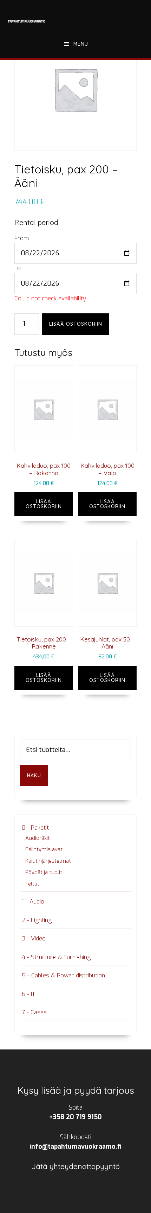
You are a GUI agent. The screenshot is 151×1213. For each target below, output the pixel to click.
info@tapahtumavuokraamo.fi (75, 1146)
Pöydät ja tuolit (43, 872)
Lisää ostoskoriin (75, 324)
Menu (80, 44)
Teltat (32, 883)
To (17, 268)
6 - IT (28, 994)
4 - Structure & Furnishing (56, 957)
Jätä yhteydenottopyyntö (76, 1166)
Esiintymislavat (44, 849)
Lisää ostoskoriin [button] (44, 504)
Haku (34, 775)
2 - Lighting (37, 920)
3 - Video (34, 938)
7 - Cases (34, 1012)
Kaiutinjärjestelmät (48, 860)
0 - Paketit (35, 828)
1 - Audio (33, 902)
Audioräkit (37, 838)
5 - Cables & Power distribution (63, 975)
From (21, 238)
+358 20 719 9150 (75, 1117)
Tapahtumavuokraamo (27, 21)
